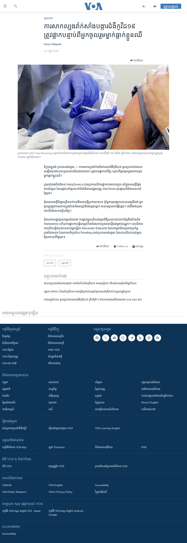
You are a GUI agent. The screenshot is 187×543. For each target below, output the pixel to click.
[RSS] (140, 337)
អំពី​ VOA (7, 466)
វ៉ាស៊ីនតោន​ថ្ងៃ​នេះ (10, 342)
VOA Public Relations (14, 491)
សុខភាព (48, 18)
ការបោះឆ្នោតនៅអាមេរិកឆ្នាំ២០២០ (157, 395)
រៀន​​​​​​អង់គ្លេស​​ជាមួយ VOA (61, 428)
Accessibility (102, 485)
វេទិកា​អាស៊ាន (54, 363)
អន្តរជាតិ (6, 388)
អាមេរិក (5, 395)
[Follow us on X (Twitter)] (105, 337)
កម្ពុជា (5, 382)
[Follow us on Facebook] (97, 337)
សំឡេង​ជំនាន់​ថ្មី (55, 356)
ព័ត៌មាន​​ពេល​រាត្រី (56, 342)
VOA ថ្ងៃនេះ (8, 349)
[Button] (136, 60)
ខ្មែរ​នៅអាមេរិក (9, 402)
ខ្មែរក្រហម (99, 402)
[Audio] (144, 6)
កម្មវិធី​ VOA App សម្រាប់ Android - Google (67, 512)
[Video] (155, 6)
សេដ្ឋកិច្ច (53, 388)
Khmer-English (149, 402)
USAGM (7, 485)
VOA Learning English (107, 428)
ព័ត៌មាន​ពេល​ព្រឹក (56, 336)
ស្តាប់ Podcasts (57, 447)
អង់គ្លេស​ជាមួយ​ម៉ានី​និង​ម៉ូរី (14, 428)
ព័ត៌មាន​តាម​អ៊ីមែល (104, 447)
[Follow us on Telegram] (131, 337)
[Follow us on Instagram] (122, 337)
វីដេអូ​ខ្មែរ (6, 336)
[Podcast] (148, 337)
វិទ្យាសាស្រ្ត (100, 388)
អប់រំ (51, 409)
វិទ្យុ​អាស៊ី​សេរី (101, 491)
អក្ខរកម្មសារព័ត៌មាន (150, 382)
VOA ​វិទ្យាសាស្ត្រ (10, 356)
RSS (143, 447)
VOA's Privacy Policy (60, 491)
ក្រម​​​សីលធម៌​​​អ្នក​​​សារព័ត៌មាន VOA (111, 466)
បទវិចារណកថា (148, 409)
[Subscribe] (157, 337)
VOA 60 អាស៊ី (9, 363)
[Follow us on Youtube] (114, 337)
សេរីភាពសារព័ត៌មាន (150, 388)
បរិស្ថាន (98, 382)
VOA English (56, 485)
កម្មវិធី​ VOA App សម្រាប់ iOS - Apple (21, 510)
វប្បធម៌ (98, 395)
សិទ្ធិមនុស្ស (54, 395)
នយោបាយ (54, 382)
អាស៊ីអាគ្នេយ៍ (8, 409)
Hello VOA (54, 349)
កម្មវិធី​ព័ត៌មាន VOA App (14, 447)
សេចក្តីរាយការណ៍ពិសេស (107, 409)
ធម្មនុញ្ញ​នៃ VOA (56, 466)
